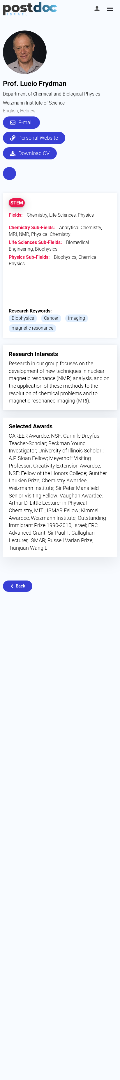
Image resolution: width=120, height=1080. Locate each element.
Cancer (51, 318)
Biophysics (23, 318)
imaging (76, 318)
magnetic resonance (32, 328)
